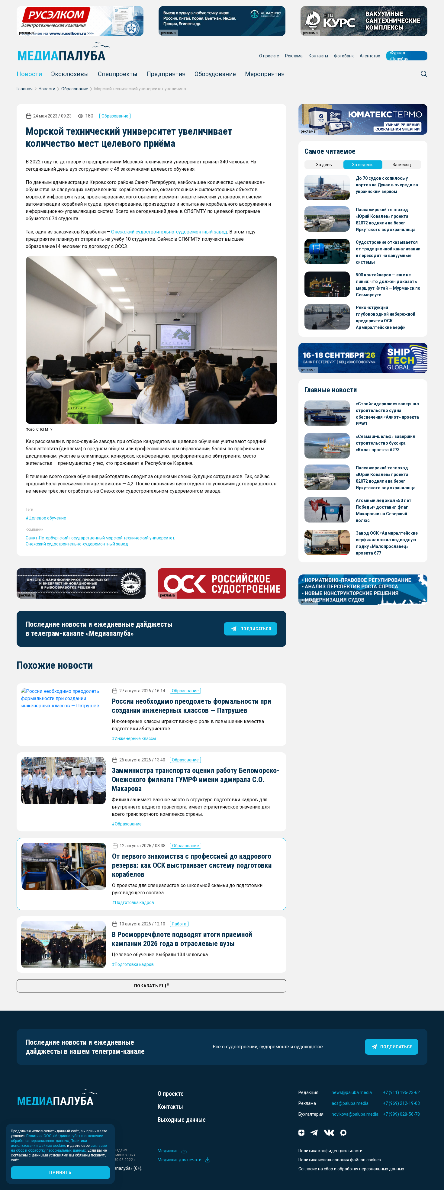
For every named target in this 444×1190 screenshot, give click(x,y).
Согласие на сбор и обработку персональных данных (351, 1168)
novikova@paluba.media (355, 1114)
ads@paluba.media (350, 1103)
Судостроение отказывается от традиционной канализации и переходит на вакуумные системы (388, 252)
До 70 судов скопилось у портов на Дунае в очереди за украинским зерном (387, 185)
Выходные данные (182, 1119)
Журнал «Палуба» (398, 55)
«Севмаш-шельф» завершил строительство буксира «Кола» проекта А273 (385, 443)
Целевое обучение (47, 518)
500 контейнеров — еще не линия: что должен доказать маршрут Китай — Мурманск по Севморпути (388, 284)
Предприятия (165, 74)
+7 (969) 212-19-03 (401, 1103)
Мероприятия (265, 74)
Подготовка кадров (134, 902)
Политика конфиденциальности (330, 1150)
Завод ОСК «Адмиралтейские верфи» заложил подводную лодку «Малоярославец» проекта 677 (387, 543)
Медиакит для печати (179, 1159)
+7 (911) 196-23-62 (401, 1092)
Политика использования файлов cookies (339, 1159)
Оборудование (215, 74)
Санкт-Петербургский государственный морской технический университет (100, 538)
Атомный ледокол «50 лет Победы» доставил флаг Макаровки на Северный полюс (383, 510)
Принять (60, 1172)
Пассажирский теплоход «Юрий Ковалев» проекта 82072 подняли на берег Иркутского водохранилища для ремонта (386, 220)
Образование (74, 88)
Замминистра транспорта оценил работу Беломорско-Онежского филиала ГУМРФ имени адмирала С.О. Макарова (195, 779)
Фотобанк (344, 55)
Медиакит (168, 1150)
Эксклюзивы (70, 74)
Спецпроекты (117, 74)
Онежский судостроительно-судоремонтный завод (169, 232)
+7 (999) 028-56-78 (401, 1114)
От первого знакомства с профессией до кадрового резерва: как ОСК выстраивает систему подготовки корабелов (192, 865)
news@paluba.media (352, 1092)
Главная (25, 88)
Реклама (294, 55)
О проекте (269, 55)
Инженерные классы (135, 738)
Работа (179, 923)
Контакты (318, 55)
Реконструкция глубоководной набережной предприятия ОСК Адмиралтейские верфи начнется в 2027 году (385, 318)
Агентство (370, 55)
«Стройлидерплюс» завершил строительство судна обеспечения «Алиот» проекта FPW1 (387, 413)
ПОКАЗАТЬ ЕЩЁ (151, 985)
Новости (29, 74)
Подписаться (396, 1046)
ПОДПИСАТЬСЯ (255, 628)
